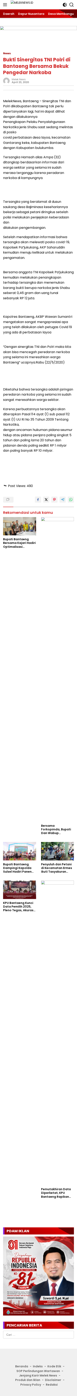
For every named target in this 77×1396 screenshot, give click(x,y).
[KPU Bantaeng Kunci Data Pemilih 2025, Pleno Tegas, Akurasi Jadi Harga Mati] (19, 890)
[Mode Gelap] (64, 4)
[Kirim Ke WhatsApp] (71, 500)
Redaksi (52, 1385)
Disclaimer (53, 1380)
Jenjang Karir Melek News (38, 1375)
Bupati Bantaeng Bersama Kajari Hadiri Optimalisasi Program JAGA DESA (19, 543)
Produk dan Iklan (27, 1380)
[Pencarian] (71, 4)
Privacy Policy (30, 1385)
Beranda (21, 1366)
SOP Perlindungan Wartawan (38, 1371)
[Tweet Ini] (46, 500)
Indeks (38, 1366)
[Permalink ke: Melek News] (6, 81)
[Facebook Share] (38, 500)
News (7, 53)
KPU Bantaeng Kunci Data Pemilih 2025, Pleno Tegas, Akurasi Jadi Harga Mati (18, 906)
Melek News (19, 79)
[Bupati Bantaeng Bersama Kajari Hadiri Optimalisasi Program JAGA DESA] (19, 526)
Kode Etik (54, 1366)
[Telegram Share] (63, 500)
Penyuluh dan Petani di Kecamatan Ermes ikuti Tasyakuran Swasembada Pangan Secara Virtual (56, 868)
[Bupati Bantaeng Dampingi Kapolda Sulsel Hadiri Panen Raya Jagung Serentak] (19, 851)
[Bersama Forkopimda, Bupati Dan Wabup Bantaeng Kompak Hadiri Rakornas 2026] (57, 669)
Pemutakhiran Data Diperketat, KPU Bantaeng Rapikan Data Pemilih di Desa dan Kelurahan (56, 1193)
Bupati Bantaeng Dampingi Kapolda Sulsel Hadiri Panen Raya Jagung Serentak (17, 868)
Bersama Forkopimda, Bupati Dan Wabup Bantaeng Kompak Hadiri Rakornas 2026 (57, 829)
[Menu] (6, 4)
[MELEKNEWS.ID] (29, 4)
